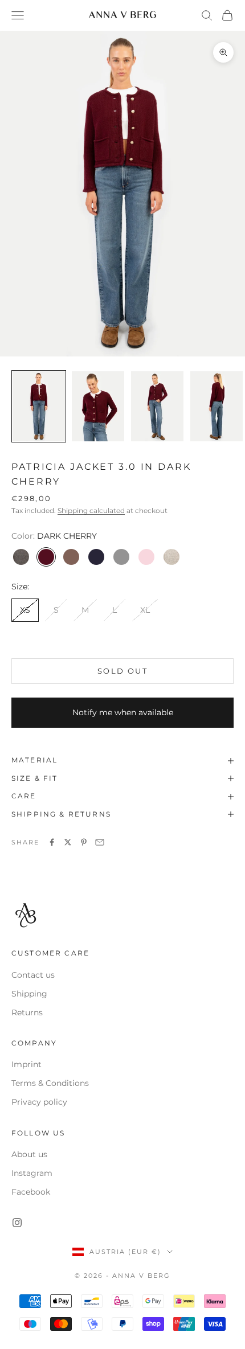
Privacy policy (39, 1102)
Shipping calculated (91, 510)
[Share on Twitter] (67, 842)
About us (29, 1154)
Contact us (33, 975)
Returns (27, 1012)
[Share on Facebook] (51, 842)
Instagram (31, 1173)
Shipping (29, 994)
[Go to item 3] (157, 406)
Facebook (30, 1192)
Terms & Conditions (50, 1083)
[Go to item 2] (98, 406)
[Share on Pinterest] (83, 842)
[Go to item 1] (38, 406)
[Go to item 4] (216, 406)
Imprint (26, 1064)
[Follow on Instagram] (17, 1222)
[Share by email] (99, 842)
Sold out (122, 670)
